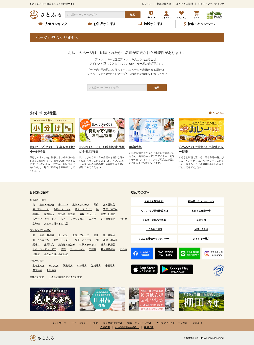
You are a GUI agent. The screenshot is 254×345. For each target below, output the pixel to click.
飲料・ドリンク (62, 209)
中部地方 (82, 265)
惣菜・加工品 (110, 209)
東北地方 (54, 265)
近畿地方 (96, 265)
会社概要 (105, 327)
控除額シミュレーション (201, 201)
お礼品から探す (38, 199)
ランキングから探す (40, 230)
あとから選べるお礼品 (56, 223)
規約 (95, 323)
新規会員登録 (164, 3)
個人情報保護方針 (112, 323)
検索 (132, 14)
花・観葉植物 (108, 218)
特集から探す (37, 277)
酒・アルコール (41, 209)
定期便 (36, 223)
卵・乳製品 (109, 204)
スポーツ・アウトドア (44, 218)
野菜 (96, 204)
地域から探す (37, 260)
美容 (63, 218)
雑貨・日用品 (108, 214)
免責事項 (197, 323)
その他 (123, 218)
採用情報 (149, 327)
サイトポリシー (79, 323)
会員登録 (201, 220)
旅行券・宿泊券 (66, 214)
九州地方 (51, 270)
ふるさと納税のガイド (151, 15)
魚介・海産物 (46, 204)
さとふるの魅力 (201, 238)
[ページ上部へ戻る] (240, 319)
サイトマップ (59, 323)
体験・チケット (88, 214)
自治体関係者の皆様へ (127, 327)
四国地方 (37, 270)
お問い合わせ (201, 229)
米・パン (63, 204)
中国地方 (110, 265)
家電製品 (49, 214)
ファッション (77, 218)
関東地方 (68, 265)
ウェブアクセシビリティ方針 (171, 323)
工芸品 (92, 218)
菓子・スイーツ (83, 209)
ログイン (147, 3)
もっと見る (218, 113)
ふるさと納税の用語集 (154, 220)
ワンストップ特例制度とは (154, 210)
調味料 (36, 214)
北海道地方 (38, 265)
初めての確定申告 (201, 210)
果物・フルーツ (80, 204)
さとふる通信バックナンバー (154, 238)
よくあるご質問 (184, 3)
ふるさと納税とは (154, 201)
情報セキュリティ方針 (139, 323)
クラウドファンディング (211, 3)
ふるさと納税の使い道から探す (65, 277)
